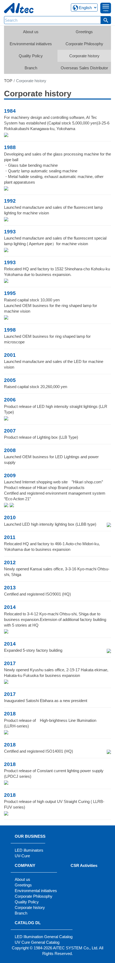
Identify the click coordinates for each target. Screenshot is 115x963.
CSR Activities (84, 865)
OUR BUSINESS (30, 836)
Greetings (84, 31)
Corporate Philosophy (84, 43)
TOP (8, 80)
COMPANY (25, 865)
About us (31, 31)
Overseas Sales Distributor (84, 68)
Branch (31, 68)
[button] (106, 20)
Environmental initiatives (31, 43)
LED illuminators (29, 850)
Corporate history (84, 56)
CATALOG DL (28, 922)
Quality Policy (31, 56)
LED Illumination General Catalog (43, 936)
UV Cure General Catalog (37, 942)
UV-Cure (22, 856)
